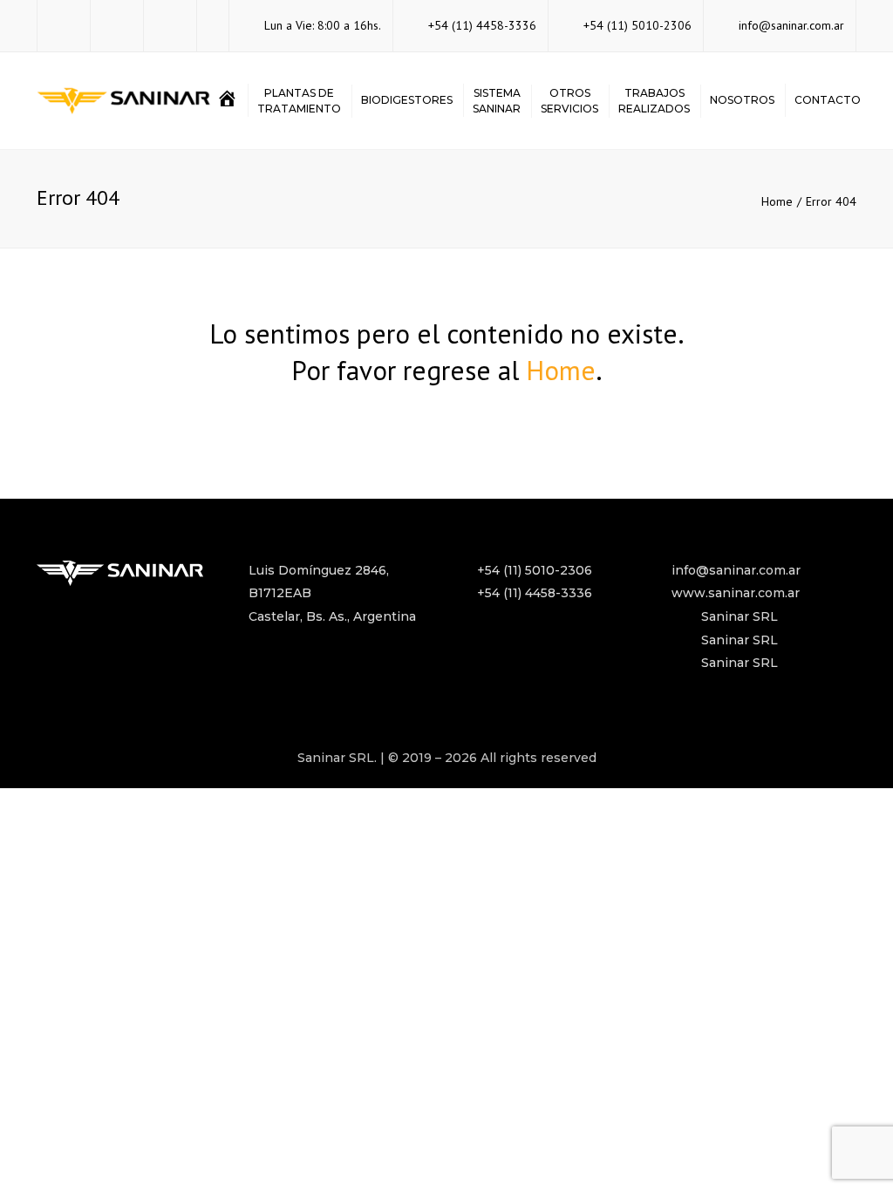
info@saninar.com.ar (791, 25)
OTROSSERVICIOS (569, 100)
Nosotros (742, 99)
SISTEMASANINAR (497, 100)
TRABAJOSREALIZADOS (654, 100)
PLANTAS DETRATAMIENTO (299, 100)
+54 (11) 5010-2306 (637, 25)
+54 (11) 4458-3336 (482, 25)
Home (777, 201)
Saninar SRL (739, 616)
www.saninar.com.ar (735, 593)
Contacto (827, 99)
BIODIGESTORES (407, 99)
